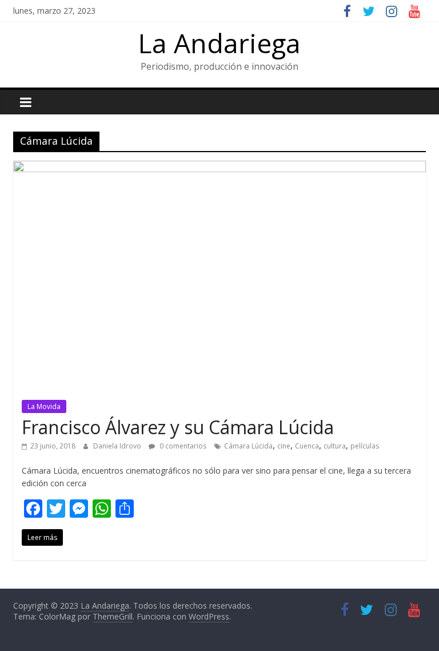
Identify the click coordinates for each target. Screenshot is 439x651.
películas (364, 446)
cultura (335, 446)
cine (283, 446)
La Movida (44, 406)
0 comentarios (182, 446)
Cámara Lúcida (248, 446)
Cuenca (307, 446)
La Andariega (219, 43)
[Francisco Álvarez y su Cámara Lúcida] (219, 167)
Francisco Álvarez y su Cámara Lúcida (178, 427)
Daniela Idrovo (118, 446)
